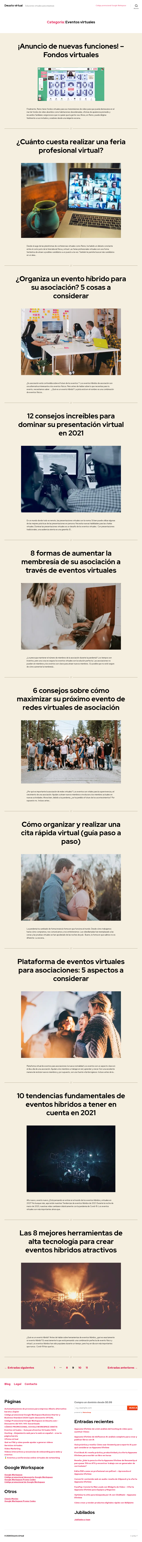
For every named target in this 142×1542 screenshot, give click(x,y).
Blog (7, 1384)
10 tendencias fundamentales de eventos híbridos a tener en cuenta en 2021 (71, 1104)
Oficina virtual (11, 1439)
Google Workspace (13, 1475)
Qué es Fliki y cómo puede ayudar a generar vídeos (28, 1442)
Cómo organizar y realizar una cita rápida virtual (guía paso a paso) (71, 833)
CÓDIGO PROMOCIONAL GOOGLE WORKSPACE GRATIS (30, 1427)
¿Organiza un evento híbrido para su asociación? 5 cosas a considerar (71, 287)
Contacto (31, 1384)
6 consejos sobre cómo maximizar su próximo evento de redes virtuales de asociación (71, 699)
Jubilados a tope (82, 1519)
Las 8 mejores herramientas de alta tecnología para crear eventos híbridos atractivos (71, 1241)
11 (87, 1367)
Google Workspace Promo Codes (20, 1479)
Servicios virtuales (13, 1445)
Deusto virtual (13, 5)
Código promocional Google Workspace (111, 5)
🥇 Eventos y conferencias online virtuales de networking (32, 1458)
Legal (17, 1384)
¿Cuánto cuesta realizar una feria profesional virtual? (71, 146)
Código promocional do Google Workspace (24, 1482)
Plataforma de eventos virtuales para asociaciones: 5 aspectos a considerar (71, 970)
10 (79, 1367)
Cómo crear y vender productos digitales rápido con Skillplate (104, 1502)
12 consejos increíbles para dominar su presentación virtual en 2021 (71, 424)
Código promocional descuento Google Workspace (28, 1477)
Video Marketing (12, 1448)
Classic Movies (11, 1498)
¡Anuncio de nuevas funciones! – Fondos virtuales (71, 50)
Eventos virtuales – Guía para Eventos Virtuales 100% (30, 1430)
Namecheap (87, 1412)
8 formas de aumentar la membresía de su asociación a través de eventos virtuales (71, 561)
